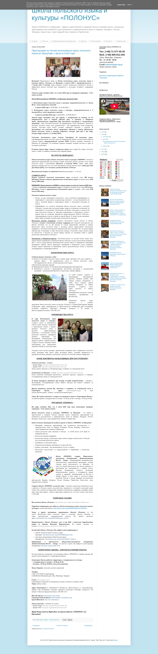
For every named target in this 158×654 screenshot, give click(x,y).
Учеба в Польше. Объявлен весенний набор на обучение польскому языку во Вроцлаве (118, 192)
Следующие (36, 625)
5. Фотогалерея (95, 41)
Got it (129, 5)
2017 (103, 149)
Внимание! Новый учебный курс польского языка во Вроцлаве (117, 222)
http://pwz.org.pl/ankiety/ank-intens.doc (55, 605)
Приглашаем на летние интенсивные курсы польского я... (114, 142)
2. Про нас (44, 41)
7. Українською (120, 41)
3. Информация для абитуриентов (63, 41)
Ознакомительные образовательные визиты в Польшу (118, 254)
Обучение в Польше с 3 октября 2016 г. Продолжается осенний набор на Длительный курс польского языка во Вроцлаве (118, 277)
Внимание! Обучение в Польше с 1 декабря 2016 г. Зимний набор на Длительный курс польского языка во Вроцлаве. (118, 245)
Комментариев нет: (54, 619)
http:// (55, 365)
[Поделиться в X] (67, 620)
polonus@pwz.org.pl (74, 390)
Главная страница (62, 625)
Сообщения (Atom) (48, 628)
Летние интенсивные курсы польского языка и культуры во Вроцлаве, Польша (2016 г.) (117, 202)
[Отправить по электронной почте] (63, 620)
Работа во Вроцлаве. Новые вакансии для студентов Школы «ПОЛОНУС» (116, 265)
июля (104, 139)
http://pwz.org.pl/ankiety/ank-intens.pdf (54, 607)
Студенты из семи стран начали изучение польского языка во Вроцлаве (117, 287)
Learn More (121, 5)
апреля (105, 146)
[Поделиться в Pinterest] (71, 620)
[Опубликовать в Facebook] (69, 620)
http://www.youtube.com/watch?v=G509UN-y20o (52, 526)
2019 (103, 132)
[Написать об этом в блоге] (65, 620)
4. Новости (82, 41)
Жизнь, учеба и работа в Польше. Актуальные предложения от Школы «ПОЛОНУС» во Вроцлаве (118, 212)
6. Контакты (108, 41)
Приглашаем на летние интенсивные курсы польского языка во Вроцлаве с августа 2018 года (61, 52)
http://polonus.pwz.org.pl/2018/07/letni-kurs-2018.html (70, 508)
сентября (106, 136)
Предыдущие (88, 625)
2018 (103, 134)
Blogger (115, 640)
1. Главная (34, 41)
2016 (103, 151)
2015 (103, 154)
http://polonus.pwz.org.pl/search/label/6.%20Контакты (72, 502)
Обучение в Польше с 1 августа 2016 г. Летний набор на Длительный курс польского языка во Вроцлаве (118, 234)
